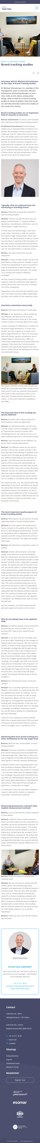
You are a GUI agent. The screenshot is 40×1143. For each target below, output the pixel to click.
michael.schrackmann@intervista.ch (20, 986)
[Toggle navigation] (37, 8)
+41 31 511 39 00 (12, 1141)
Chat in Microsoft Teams (20, 988)
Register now (20, 1080)
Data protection (12, 1056)
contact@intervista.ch (27, 1141)
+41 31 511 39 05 (20, 983)
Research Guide (12, 1067)
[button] (3, 1139)
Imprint (9, 1059)
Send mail (12, 1040)
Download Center (13, 1063)
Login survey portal (20, 2)
